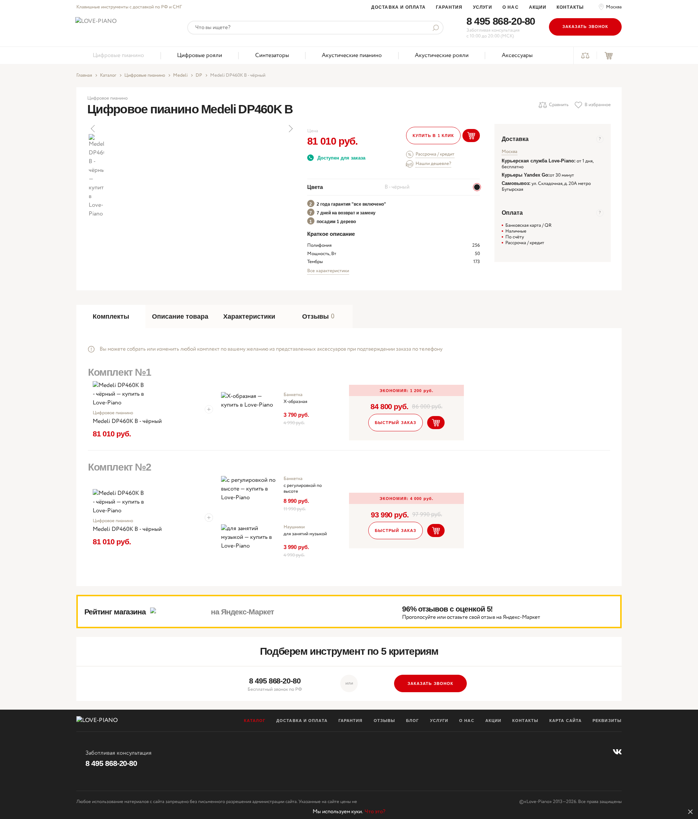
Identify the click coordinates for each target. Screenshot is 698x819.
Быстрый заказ (395, 422)
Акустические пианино (352, 55)
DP (199, 75)
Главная (84, 75)
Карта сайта (565, 720)
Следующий (290, 128)
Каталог (108, 75)
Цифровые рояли (199, 55)
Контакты (570, 7)
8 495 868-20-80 (500, 21)
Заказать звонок (585, 26)
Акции (538, 7)
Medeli (180, 75)
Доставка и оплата (398, 7)
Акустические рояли (442, 55)
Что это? (375, 811)
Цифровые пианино (118, 55)
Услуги (483, 7)
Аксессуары (517, 55)
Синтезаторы (272, 55)
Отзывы (385, 720)
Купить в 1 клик (433, 135)
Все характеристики (328, 270)
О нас (510, 7)
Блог (412, 720)
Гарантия (449, 7)
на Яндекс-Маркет (242, 612)
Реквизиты (607, 720)
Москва (614, 7)
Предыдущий (93, 128)
